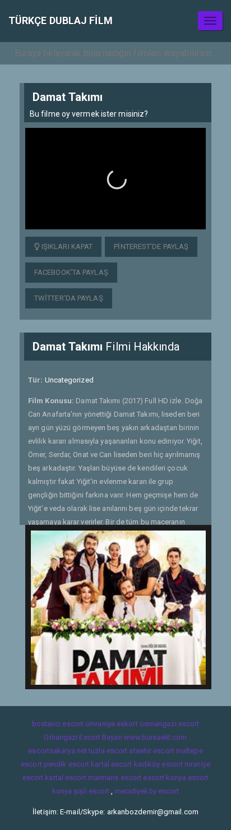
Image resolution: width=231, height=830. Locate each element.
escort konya (164, 777)
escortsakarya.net (57, 750)
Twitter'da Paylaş (68, 298)
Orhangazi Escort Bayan (83, 737)
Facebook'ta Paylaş (71, 272)
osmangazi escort (170, 724)
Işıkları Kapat (66, 246)
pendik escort (66, 764)
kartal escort (111, 764)
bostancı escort (58, 724)
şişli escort (91, 791)
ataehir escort (151, 750)
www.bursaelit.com (155, 737)
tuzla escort (108, 750)
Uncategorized (69, 380)
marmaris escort (115, 777)
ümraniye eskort (111, 724)
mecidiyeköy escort (147, 791)
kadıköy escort (158, 764)
